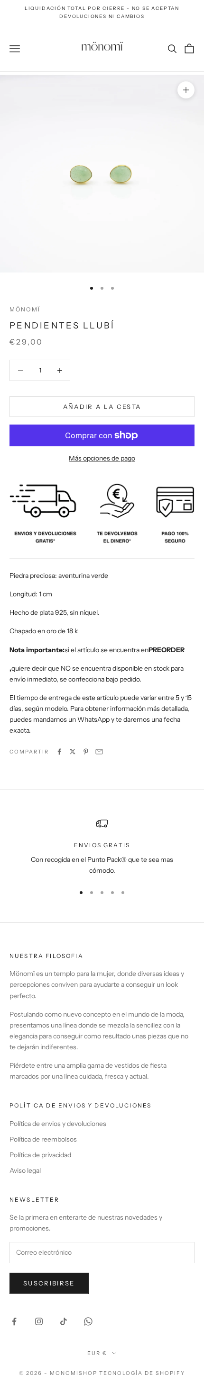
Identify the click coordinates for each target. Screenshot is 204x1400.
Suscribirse (49, 1283)
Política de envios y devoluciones (57, 1123)
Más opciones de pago (102, 458)
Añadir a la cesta (102, 406)
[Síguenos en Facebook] (14, 1321)
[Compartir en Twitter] (72, 751)
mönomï (24, 309)
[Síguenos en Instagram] (39, 1321)
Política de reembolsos (43, 1139)
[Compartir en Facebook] (59, 751)
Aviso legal (25, 1170)
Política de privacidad (40, 1155)
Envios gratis (102, 845)
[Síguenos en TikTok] (63, 1321)
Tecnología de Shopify (142, 1373)
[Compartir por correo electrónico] (99, 751)
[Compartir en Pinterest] (86, 751)
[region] (102, 847)
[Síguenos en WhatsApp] (88, 1321)
